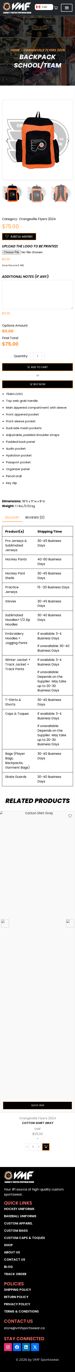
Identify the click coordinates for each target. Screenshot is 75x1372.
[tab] (12, 518)
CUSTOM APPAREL (18, 1223)
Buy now (39, 384)
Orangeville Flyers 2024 (44, 50)
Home (15, 50)
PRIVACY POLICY (17, 1304)
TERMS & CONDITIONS (21, 1311)
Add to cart (39, 367)
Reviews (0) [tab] (35, 517)
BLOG (8, 1266)
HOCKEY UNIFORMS (19, 1209)
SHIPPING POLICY (17, 1289)
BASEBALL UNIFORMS (20, 1216)
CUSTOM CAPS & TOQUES (24, 1238)
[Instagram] (8, 1347)
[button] (7, 141)
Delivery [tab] (12, 517)
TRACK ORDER (15, 1274)
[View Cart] (56, 7)
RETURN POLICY (16, 1297)
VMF (37, 1129)
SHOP (8, 1245)
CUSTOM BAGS (16, 1230)
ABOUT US (12, 1252)
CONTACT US (14, 1259)
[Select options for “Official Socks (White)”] (46, 1147)
